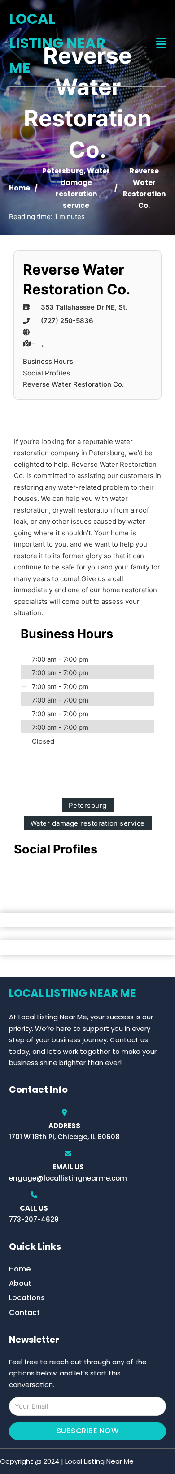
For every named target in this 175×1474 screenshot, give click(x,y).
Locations (27, 1298)
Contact (24, 1312)
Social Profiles (46, 373)
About (20, 1283)
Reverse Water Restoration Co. (73, 384)
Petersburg (63, 171)
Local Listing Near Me (57, 43)
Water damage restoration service (88, 823)
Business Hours (48, 361)
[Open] (161, 43)
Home (19, 188)
